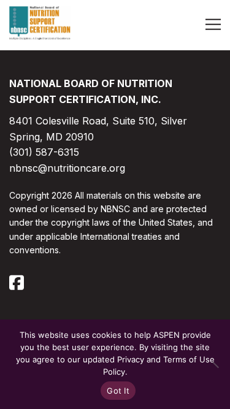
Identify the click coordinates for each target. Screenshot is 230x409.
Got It (118, 391)
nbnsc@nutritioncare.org (67, 168)
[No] (215, 364)
